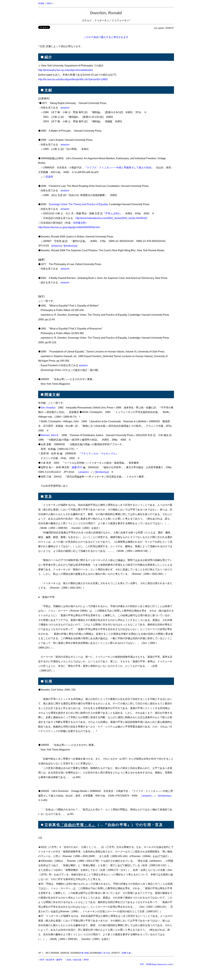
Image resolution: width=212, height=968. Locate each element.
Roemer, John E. (50, 435)
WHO (49, 3)
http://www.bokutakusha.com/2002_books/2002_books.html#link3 (111, 218)
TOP (142, 964)
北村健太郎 (79, 222)
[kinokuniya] (70, 245)
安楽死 (49, 176)
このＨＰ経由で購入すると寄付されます (106, 37)
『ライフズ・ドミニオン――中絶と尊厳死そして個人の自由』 (119, 167)
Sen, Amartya (48, 407)
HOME (41, 3)
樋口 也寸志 (104, 953)
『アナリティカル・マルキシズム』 (98, 453)
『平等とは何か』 (113, 213)
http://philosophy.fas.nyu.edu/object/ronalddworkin (65, 70)
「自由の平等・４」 (78, 825)
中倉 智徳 (84, 953)
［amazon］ (83, 471)
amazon (65, 107)
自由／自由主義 (74, 960)
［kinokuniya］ (164, 795)
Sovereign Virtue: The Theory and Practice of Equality (78, 204)
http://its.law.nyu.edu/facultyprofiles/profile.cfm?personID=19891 (73, 79)
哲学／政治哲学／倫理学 (51, 960)
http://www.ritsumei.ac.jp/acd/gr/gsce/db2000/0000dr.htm (69, 227)
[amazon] (56, 245)
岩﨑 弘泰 (126, 953)
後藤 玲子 (77, 467)
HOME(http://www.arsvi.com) (159, 964)
